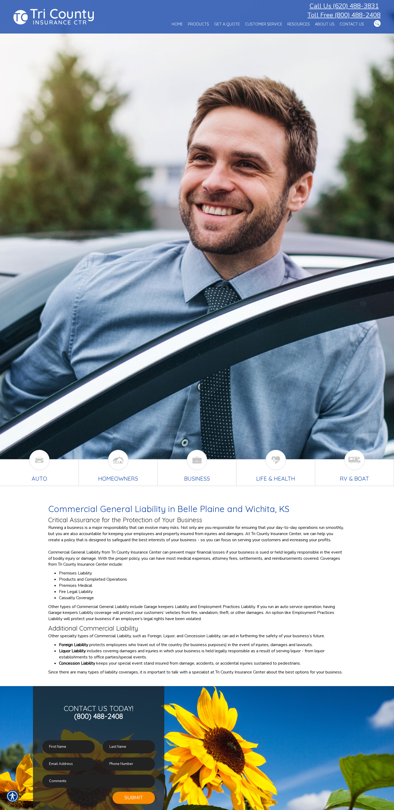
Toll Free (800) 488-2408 (344, 15)
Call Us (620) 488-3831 (344, 6)
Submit (133, 797)
